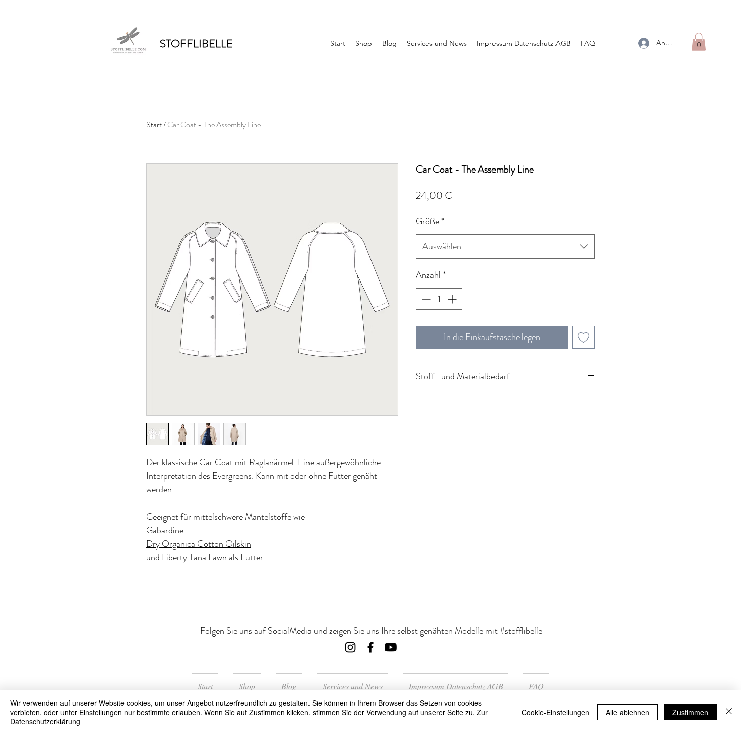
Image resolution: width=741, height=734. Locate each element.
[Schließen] (729, 712)
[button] (698, 42)
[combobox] (505, 246)
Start (154, 124)
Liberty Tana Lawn (195, 557)
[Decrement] (425, 299)
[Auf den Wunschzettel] (583, 337)
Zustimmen (690, 712)
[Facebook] (370, 647)
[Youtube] (391, 647)
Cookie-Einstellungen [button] (555, 712)
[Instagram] (350, 647)
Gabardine (164, 530)
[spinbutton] (439, 299)
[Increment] (453, 299)
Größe (430, 221)
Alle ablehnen (627, 712)
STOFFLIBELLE (196, 43)
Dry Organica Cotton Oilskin (198, 543)
